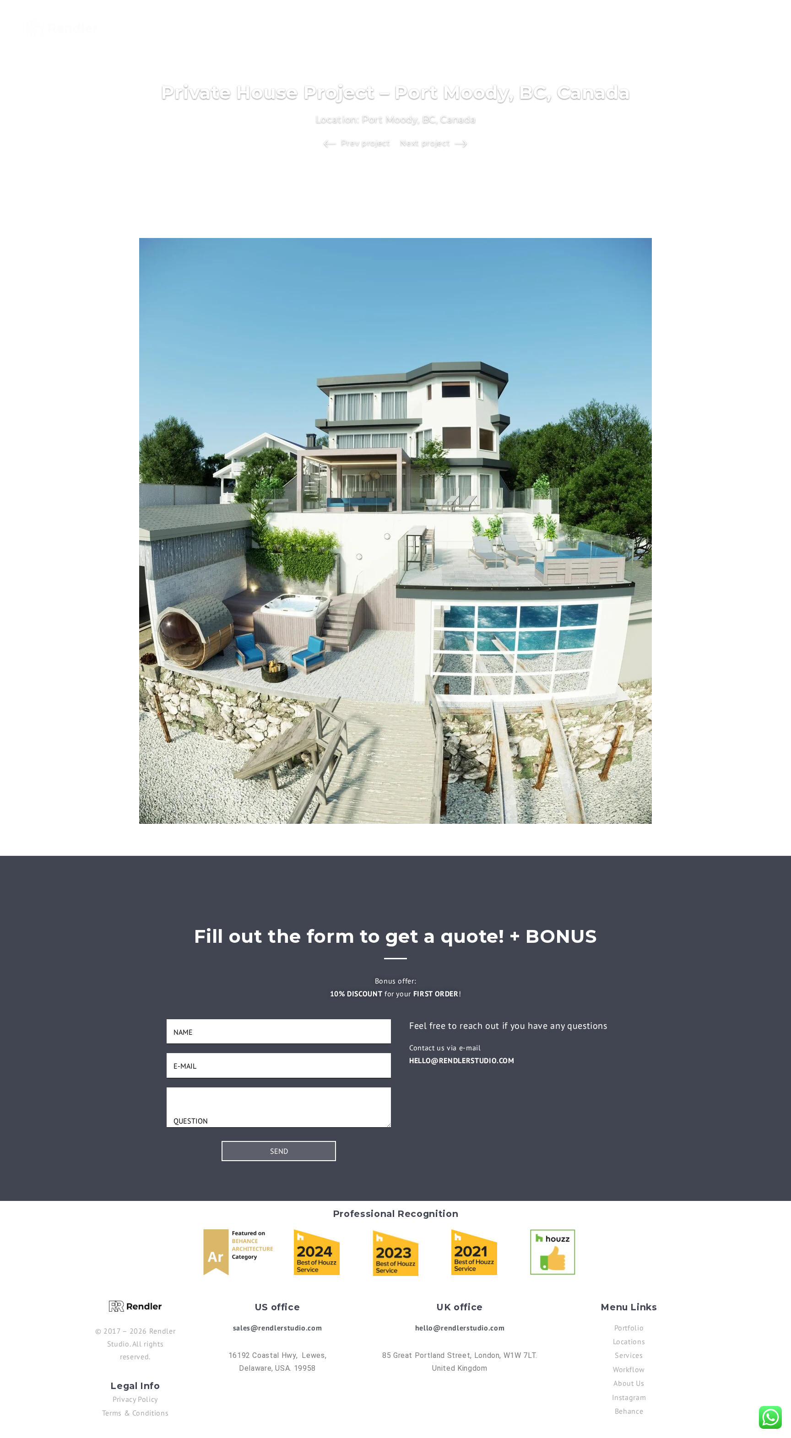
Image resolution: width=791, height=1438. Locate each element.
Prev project (365, 143)
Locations (549, 27)
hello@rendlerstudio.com (462, 1060)
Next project (425, 143)
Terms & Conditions (135, 1412)
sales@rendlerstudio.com (277, 1327)
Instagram (629, 1397)
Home (448, 27)
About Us (692, 27)
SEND (279, 1151)
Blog (650, 27)
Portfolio (495, 27)
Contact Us (746, 27)
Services (601, 27)
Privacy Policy (135, 1399)
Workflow (629, 1369)
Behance (629, 1411)
